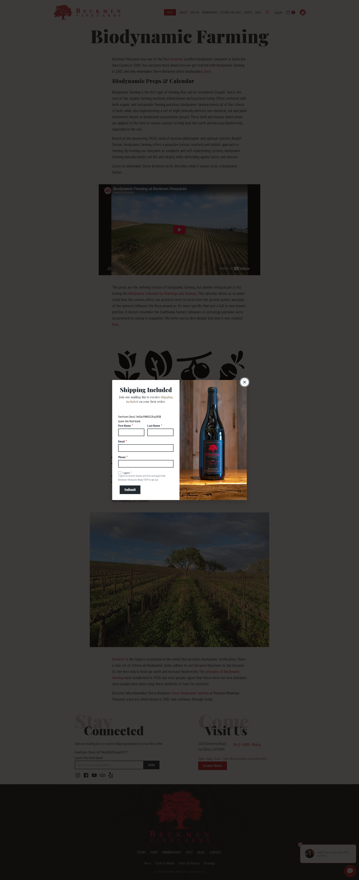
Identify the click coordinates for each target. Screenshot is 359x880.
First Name (124, 425)
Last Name (153, 425)
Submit (130, 489)
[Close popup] (244, 382)
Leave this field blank (129, 421)
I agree (126, 473)
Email (121, 441)
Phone (122, 457)
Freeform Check (126, 416)
